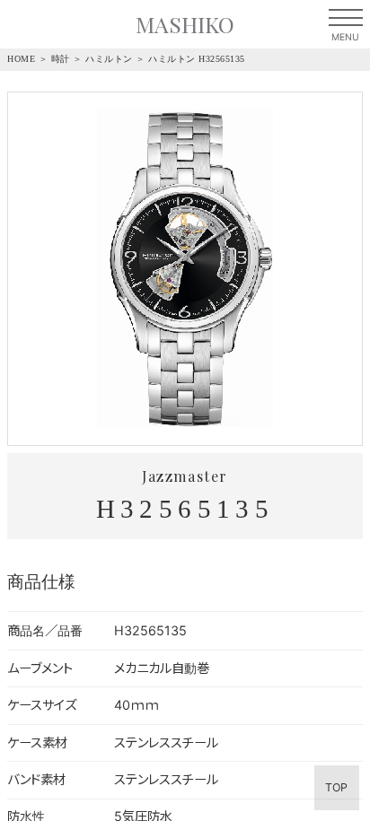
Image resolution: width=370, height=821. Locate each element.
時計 (60, 59)
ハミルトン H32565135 (196, 59)
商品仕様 (41, 581)
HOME (21, 59)
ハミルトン (109, 59)
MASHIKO (185, 24)
